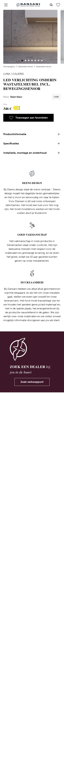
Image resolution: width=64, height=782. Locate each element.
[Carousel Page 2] (25, 60)
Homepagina (9, 66)
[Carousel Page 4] (32, 60)
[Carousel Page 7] (42, 60)
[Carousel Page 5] (35, 60)
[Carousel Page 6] (38, 60)
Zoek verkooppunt (32, 381)
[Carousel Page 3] (28, 60)
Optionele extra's (25, 66)
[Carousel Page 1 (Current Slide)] (22, 60)
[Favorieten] (58, 5)
